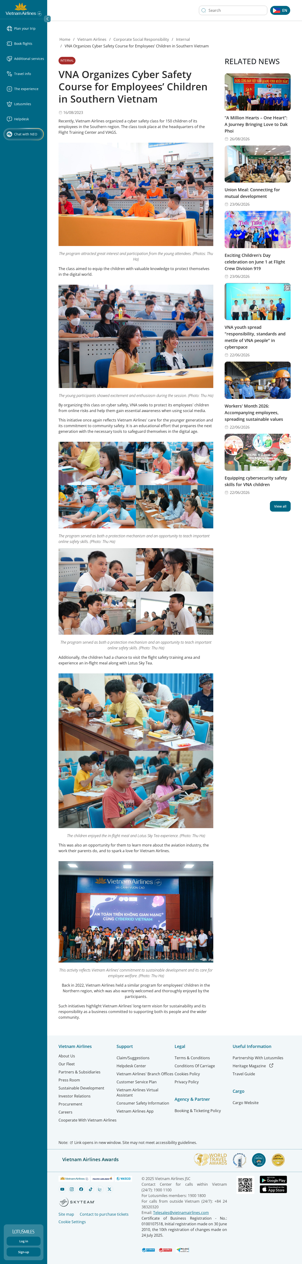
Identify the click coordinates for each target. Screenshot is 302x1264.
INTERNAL (67, 60)
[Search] (203, 10)
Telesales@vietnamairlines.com (181, 1212)
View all (280, 506)
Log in (23, 1241)
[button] (25, 28)
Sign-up (23, 1252)
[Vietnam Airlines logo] (24, 9)
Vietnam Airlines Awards (90, 1159)
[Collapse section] (47, 19)
